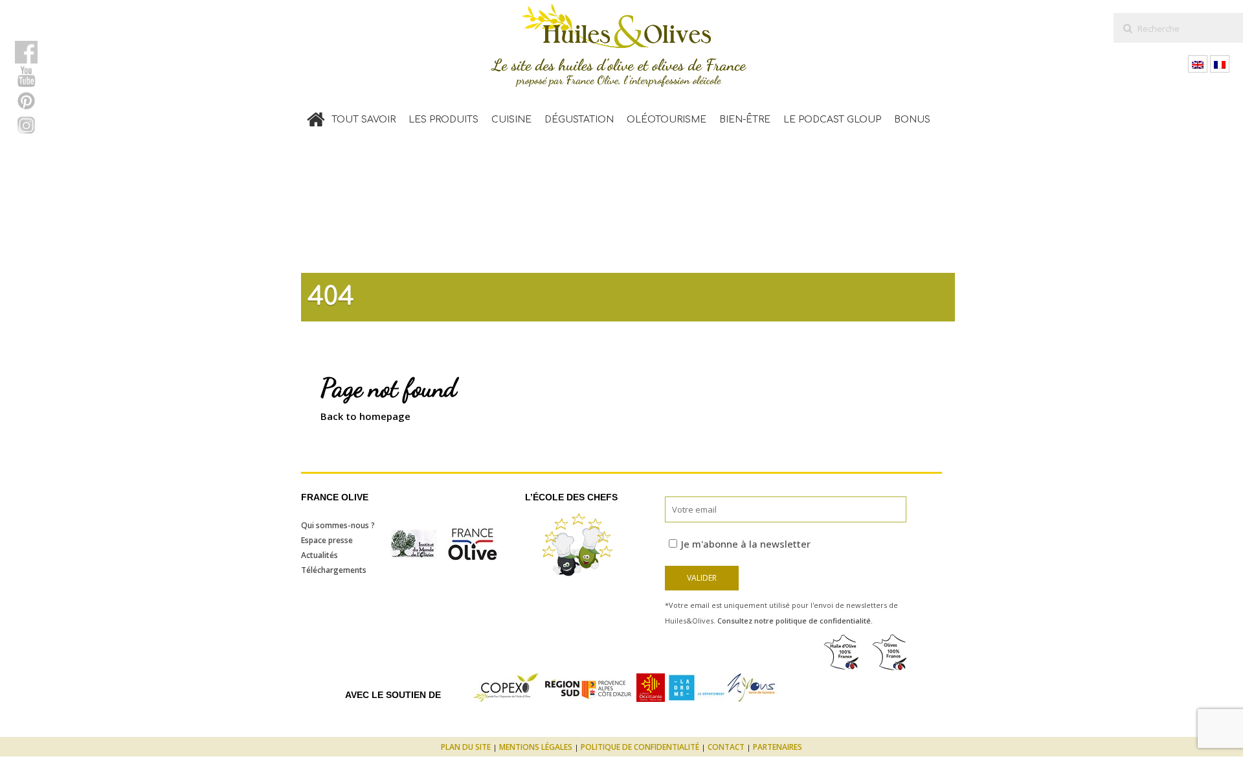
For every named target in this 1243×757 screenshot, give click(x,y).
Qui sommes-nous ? (338, 525)
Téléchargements (333, 570)
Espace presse (327, 540)
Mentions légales (535, 746)
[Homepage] (316, 117)
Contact (726, 746)
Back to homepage (365, 416)
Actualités (319, 555)
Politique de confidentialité (640, 746)
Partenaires (777, 746)
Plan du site (466, 746)
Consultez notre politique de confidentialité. (795, 620)
